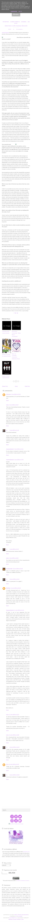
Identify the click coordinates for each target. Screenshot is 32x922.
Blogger (19, 916)
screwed (23, 21)
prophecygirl (9, 568)
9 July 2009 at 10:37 (13, 404)
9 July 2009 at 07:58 (16, 394)
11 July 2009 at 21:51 (19, 610)
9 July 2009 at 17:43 (18, 459)
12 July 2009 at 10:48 (14, 734)
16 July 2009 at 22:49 (14, 764)
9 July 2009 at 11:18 (14, 430)
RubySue (8, 588)
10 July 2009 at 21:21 (14, 579)
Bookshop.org (26, 851)
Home (16, 386)
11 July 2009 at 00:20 (16, 588)
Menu (17, 14)
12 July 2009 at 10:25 (14, 714)
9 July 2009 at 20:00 (13, 558)
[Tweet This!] (16, 313)
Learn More (14, 11)
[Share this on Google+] (18, 313)
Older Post (27, 386)
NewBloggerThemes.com (16, 919)
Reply (7, 400)
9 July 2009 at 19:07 (14, 549)
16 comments (19, 29)
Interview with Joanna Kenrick (16, 26)
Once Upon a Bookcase (21, 914)
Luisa (7, 404)
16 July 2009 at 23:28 (14, 774)
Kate (7, 764)
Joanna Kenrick (5, 32)
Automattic (13, 917)
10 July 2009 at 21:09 (18, 568)
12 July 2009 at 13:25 (14, 747)
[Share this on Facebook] (14, 313)
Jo (6, 430)
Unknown (8, 394)
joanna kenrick (15, 21)
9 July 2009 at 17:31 (18, 449)
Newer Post (5, 386)
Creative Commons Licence (22, 880)
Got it (20, 11)
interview (6, 21)
